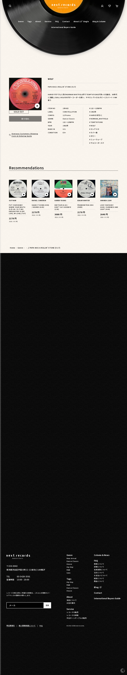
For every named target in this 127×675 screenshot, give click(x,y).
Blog (96, 587)
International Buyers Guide (107, 598)
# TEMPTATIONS (96, 122)
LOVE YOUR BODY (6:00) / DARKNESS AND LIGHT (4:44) (109, 207)
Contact (98, 593)
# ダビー (92, 136)
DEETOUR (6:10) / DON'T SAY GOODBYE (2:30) (63, 207)
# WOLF (92, 125)
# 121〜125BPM (95, 108)
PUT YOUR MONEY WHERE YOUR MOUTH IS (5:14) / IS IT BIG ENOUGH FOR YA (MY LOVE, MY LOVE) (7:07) (17, 209)
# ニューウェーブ (95, 139)
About (70, 597)
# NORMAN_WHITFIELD (98, 118)
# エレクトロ (94, 129)
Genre (20, 247)
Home (12, 247)
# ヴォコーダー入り (96, 143)
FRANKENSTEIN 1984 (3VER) (85, 206)
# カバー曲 (93, 132)
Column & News (101, 555)
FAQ (96, 561)
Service (70, 609)
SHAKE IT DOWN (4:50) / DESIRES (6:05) (40, 206)
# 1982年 (92, 112)
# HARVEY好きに (95, 115)
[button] (10, 6)
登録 (47, 605)
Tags (69, 579)
